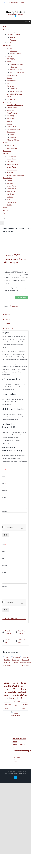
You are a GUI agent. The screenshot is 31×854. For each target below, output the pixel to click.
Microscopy (14, 306)
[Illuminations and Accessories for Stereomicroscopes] (15, 723)
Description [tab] (6, 315)
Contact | (20, 773)
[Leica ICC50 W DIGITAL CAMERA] (15, 668)
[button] (26, 22)
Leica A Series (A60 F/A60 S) (24, 690)
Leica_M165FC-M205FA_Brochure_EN (13, 619)
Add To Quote (22, 297)
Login (15, 14)
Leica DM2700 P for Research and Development (11, 690)
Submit (5, 535)
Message (4, 511)
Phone (3, 483)
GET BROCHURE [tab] (8, 328)
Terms (11, 773)
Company (4, 490)
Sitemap (25, 773)
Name (3, 470)
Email (3, 476)
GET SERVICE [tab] (7, 324)
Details (9, 704)
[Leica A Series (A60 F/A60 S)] (24, 668)
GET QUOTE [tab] (7, 319)
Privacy (15, 773)
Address (3, 497)
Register (10, 14)
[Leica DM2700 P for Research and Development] (7, 668)
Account (20, 14)
